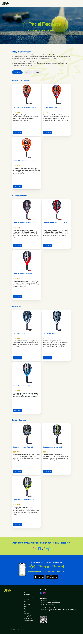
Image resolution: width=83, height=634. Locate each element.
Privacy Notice (28, 616)
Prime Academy (28, 597)
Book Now (26, 613)
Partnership (27, 604)
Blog (25, 609)
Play (25, 592)
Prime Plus (27, 594)
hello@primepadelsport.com (48, 601)
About (25, 590)
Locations (26, 599)
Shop (25, 602)
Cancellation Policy (29, 621)
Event (25, 606)
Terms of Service (28, 618)
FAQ (25, 611)
